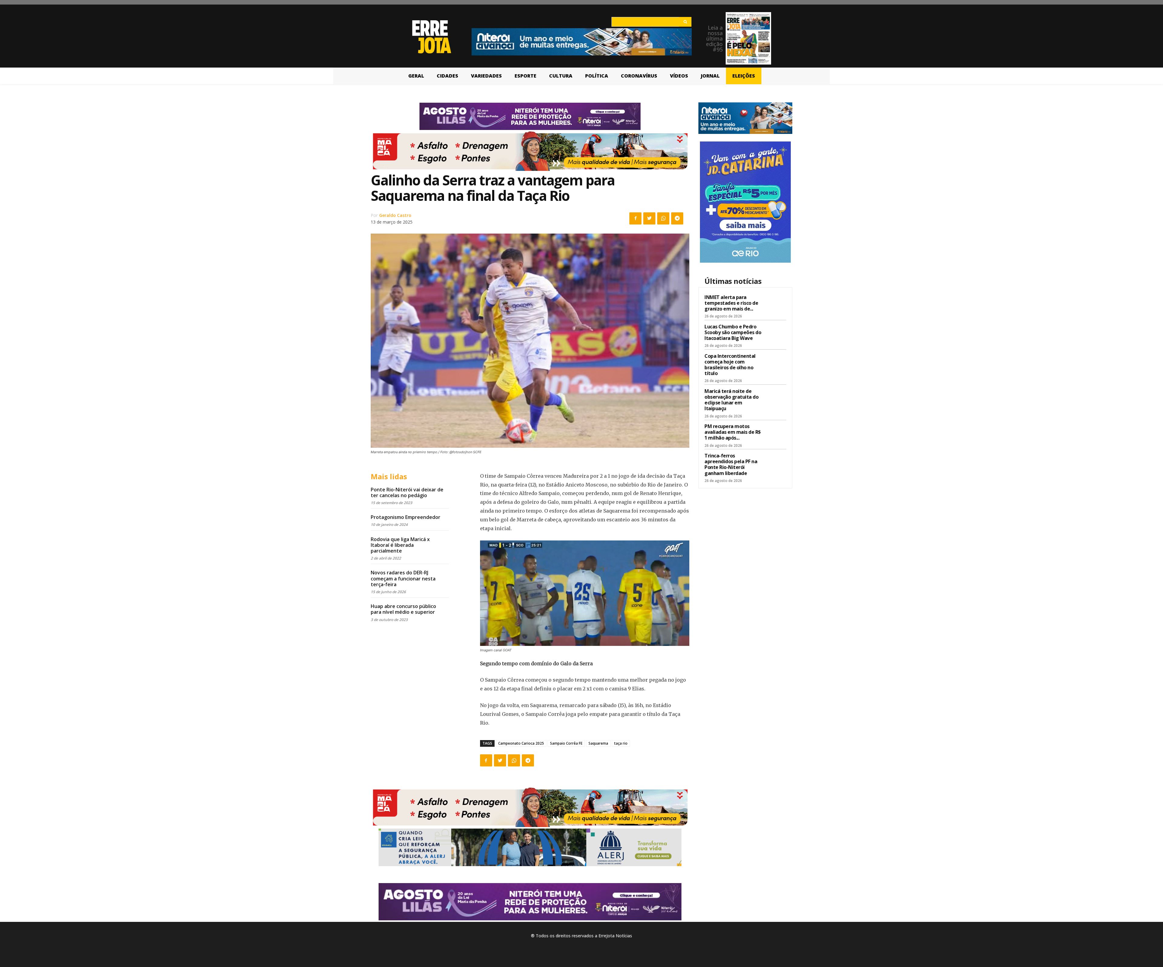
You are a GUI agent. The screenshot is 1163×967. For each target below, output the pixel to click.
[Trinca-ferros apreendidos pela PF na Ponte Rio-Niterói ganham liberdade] (775, 462)
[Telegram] (677, 218)
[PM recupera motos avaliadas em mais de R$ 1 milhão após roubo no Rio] (775, 433)
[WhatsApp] (663, 218)
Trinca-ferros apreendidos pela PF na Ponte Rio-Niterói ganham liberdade (730, 464)
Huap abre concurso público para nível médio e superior (403, 609)
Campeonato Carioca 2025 (521, 743)
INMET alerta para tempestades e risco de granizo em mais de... (731, 303)
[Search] (685, 22)
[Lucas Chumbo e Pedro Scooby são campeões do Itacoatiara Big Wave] (775, 333)
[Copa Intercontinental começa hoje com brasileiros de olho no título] (775, 362)
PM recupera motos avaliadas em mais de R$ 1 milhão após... (732, 432)
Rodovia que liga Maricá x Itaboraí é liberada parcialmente (400, 545)
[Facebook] (635, 218)
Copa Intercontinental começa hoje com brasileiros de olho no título (730, 365)
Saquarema (598, 743)
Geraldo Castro (395, 215)
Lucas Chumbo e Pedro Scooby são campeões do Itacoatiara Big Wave (732, 332)
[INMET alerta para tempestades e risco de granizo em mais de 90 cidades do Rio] (775, 303)
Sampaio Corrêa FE (566, 743)
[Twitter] (649, 218)
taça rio (621, 743)
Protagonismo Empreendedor (405, 517)
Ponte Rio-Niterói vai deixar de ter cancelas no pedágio (407, 492)
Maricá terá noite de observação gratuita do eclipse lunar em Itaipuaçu (731, 400)
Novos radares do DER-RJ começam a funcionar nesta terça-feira (403, 578)
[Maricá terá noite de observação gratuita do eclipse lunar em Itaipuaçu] (775, 397)
